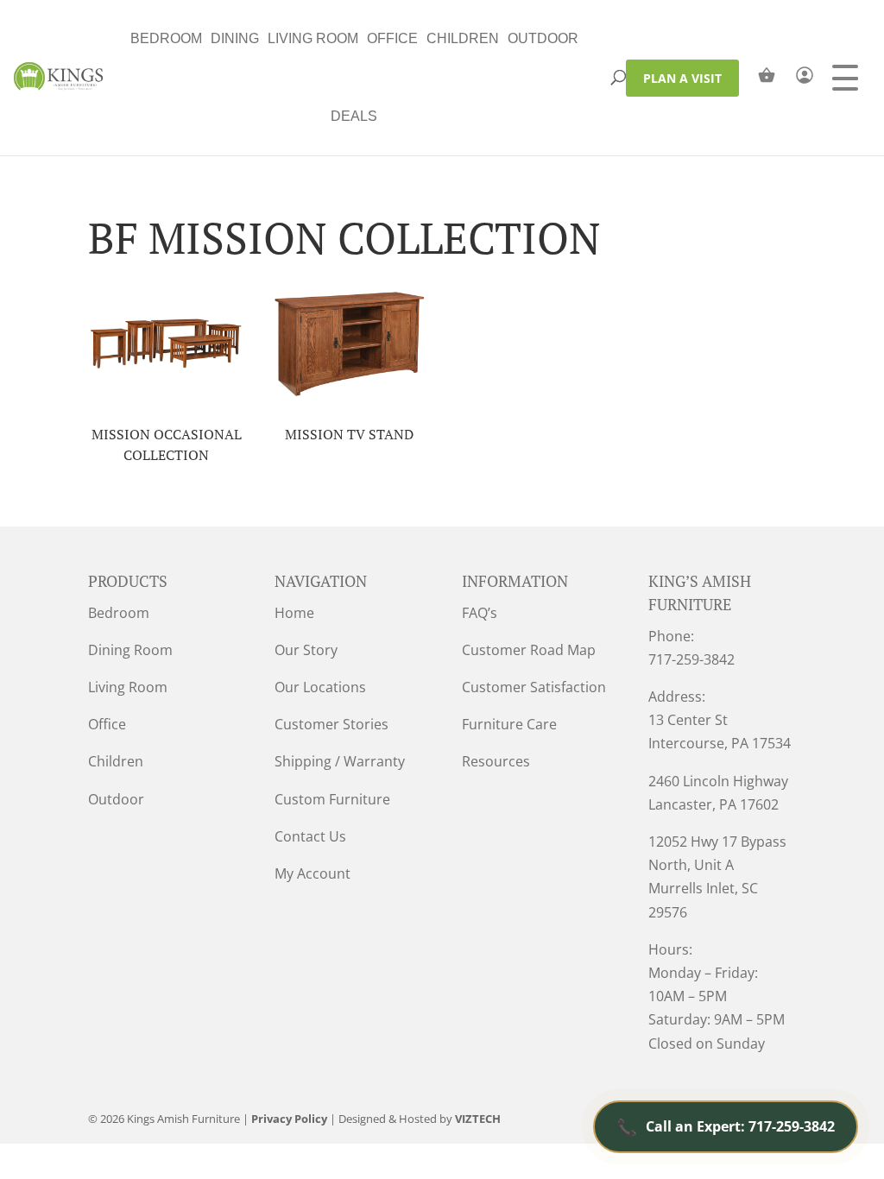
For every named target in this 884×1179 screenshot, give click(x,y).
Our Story (306, 649)
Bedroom (166, 38)
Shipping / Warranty (340, 761)
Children (462, 38)
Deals (354, 116)
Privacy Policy (289, 1118)
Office (392, 38)
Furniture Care (509, 724)
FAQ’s (479, 612)
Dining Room (130, 649)
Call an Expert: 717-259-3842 (725, 1126)
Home (294, 612)
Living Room (313, 38)
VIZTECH (478, 1118)
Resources (496, 761)
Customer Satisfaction (534, 687)
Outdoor (543, 38)
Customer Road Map (529, 649)
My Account (312, 873)
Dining (235, 38)
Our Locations (320, 687)
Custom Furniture (332, 799)
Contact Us (310, 836)
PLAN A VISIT (682, 78)
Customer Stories (331, 724)
